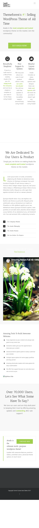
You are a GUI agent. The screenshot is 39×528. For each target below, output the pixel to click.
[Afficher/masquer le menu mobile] (35, 3)
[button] (19, 222)
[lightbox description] (8, 376)
